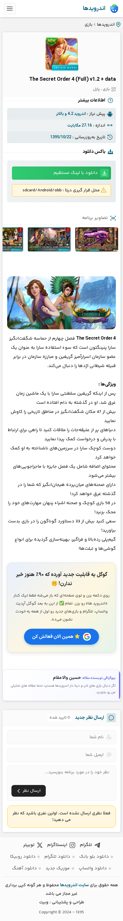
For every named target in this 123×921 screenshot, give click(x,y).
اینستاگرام (57, 845)
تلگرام (86, 845)
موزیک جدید (57, 868)
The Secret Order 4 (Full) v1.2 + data (72, 79)
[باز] (10, 9)
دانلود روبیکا (23, 856)
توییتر (29, 845)
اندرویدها (94, 8)
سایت (83, 885)
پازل (96, 89)
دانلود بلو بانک (94, 856)
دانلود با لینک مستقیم (75, 173)
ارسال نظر (32, 791)
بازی (88, 24)
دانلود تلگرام (57, 856)
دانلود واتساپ (93, 868)
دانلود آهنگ (24, 868)
